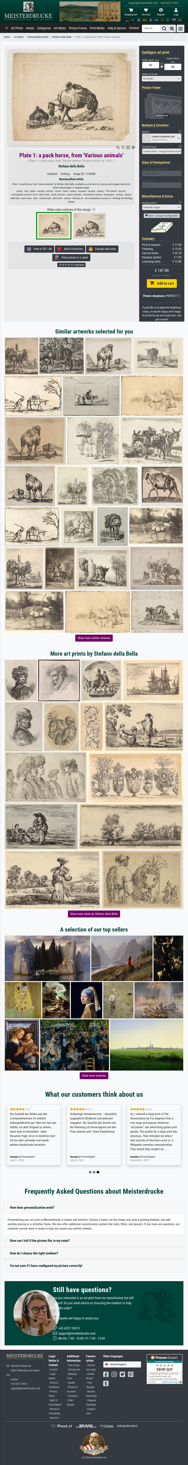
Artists (30, 28)
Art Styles (60, 28)
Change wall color (104, 249)
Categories (44, 28)
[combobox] (162, 78)
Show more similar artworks (94, 638)
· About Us (54, 1417)
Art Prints (17, 28)
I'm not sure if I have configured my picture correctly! (46, 1266)
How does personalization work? (32, 1207)
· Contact (53, 1369)
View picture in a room (73, 257)
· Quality (71, 1382)
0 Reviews (78, 264)
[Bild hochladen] (180, 28)
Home (7, 37)
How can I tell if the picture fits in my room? (40, 1241)
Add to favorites (72, 249)
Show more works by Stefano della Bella (94, 914)
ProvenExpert (28, 1156)
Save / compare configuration (163, 215)
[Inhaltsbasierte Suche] (172, 28)
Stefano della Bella (61, 37)
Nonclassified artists (38, 37)
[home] (7, 28)
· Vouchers (72, 1395)
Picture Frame (78, 28)
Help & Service (117, 28)
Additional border (150, 74)
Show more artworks (94, 1075)
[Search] (164, 28)
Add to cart (164, 283)
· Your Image (73, 1365)
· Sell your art (73, 1369)
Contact (134, 28)
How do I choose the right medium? (34, 1253)
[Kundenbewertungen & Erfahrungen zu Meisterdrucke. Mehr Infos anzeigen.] (164, 1369)
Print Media (97, 28)
